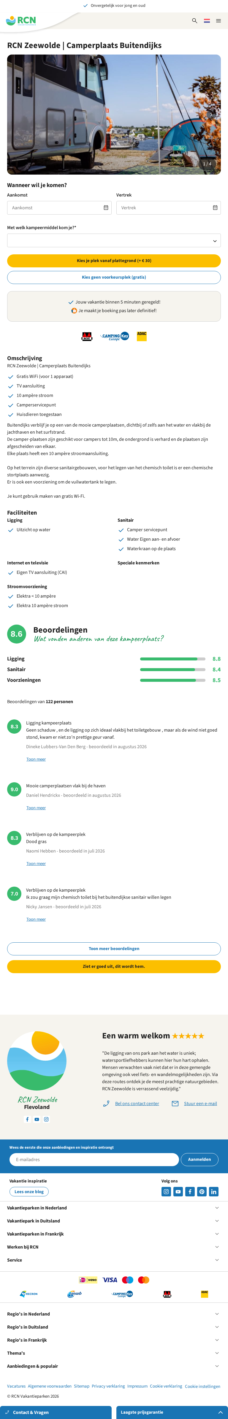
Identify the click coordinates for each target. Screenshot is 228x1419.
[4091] (213, 1191)
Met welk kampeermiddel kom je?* (41, 227)
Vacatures (16, 1386)
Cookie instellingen (202, 1386)
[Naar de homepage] (21, 20)
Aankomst (17, 195)
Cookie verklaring (166, 1386)
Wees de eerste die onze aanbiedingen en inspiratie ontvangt (62, 1147)
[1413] (166, 1191)
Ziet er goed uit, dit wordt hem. (114, 966)
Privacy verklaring (108, 1386)
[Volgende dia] (211, 114)
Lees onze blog (29, 1192)
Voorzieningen (24, 680)
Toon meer (36, 759)
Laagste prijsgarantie (142, 1412)
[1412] (178, 1191)
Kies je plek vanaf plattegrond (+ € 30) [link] (114, 261)
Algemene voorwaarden (50, 1386)
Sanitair (16, 669)
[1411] (190, 1191)
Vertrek (124, 195)
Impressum (137, 1386)
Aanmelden (199, 1159)
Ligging (16, 659)
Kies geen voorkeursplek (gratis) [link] (114, 277)
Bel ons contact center (137, 1103)
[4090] (202, 1191)
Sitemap (81, 1386)
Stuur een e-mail (200, 1103)
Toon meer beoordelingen (114, 949)
